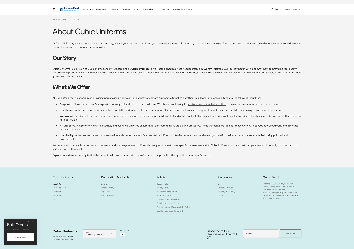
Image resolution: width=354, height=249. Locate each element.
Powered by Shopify (65, 239)
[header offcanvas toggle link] (55, 9)
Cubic (64, 43)
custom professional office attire (207, 104)
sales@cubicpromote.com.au (284, 192)
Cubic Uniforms (69, 236)
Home (55, 19)
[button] (275, 9)
